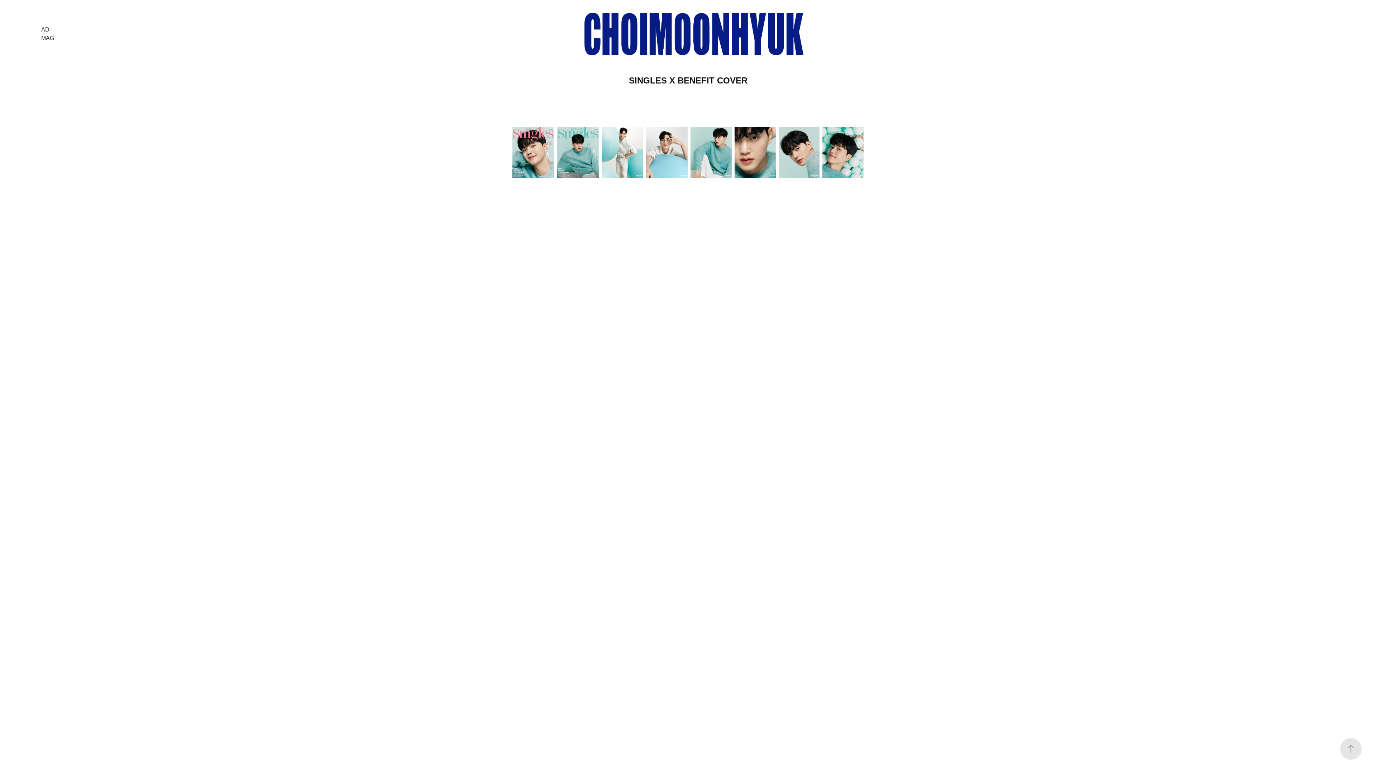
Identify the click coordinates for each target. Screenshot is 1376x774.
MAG (47, 38)
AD (45, 30)
